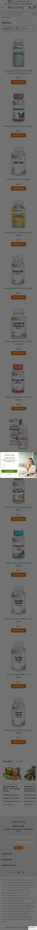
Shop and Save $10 (9, 471)
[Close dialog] (35, 454)
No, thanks (9, 474)
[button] (32, 928)
